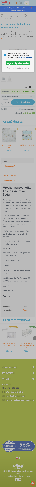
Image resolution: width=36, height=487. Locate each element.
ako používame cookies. (25, 57)
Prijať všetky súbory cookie (18, 63)
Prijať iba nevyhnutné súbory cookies (18, 68)
